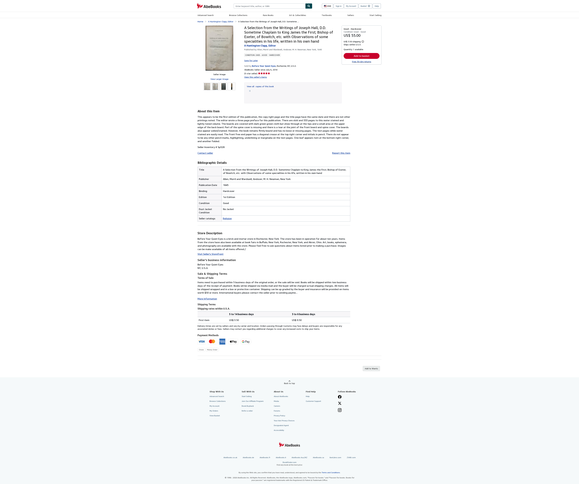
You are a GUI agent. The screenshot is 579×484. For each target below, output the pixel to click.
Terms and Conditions (331, 472)
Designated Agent (281, 425)
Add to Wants (371, 368)
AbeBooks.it (281, 457)
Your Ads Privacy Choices (284, 420)
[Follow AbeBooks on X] (340, 403)
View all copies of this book (260, 86)
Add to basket (361, 55)
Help (377, 6)
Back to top (289, 383)
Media (276, 401)
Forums (277, 411)
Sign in (339, 6)
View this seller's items (255, 77)
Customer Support (313, 401)
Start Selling (375, 15)
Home (200, 21)
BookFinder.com (289, 463)
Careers (277, 406)
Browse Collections (238, 15)
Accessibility (279, 430)
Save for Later (251, 60)
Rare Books (268, 15)
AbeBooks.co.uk (230, 457)
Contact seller (205, 152)
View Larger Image (219, 79)
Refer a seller (247, 411)
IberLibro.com (335, 457)
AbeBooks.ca (318, 457)
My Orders (214, 411)
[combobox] (269, 6)
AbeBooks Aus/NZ (299, 457)
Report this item (341, 152)
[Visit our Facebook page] (340, 397)
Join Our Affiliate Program (253, 401)
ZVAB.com (351, 457)
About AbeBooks (281, 396)
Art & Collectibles (297, 15)
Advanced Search (206, 15)
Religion (227, 218)
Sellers (350, 15)
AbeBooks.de (248, 457)
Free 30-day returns (361, 61)
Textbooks (327, 15)
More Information (207, 298)
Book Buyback (248, 406)
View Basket (215, 415)
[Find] (308, 6)
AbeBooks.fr (265, 457)
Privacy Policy (279, 415)
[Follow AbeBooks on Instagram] (340, 410)
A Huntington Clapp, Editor (220, 21)
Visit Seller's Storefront (210, 253)
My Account (351, 6)
